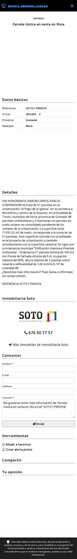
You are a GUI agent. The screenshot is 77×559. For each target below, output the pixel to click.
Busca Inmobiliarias (28, 6)
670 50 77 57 (40, 332)
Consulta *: (8, 397)
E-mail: (5, 375)
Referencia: (9, 108)
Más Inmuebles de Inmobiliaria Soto (40, 344)
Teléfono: (7, 386)
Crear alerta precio (19, 449)
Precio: (6, 114)
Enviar (40, 424)
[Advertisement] (38, 66)
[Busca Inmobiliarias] (3, 7)
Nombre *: (7, 363)
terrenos (38, 18)
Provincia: (8, 120)
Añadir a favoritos (18, 444)
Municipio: (8, 126)
